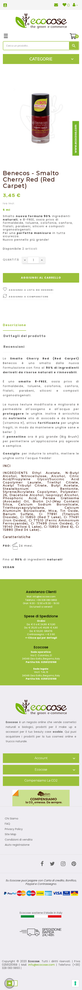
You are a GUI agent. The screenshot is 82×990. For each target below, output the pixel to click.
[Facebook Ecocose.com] (42, 863)
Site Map (10, 834)
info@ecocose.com (41, 965)
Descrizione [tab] (14, 325)
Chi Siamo (11, 818)
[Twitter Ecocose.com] (52, 863)
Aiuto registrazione (17, 845)
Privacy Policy (14, 829)
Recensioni (14, 347)
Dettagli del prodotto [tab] (24, 336)
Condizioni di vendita (18, 840)
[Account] (75, 5)
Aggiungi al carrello (41, 278)
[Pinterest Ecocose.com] (73, 863)
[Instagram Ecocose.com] (63, 863)
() (68, 5)
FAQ (7, 824)
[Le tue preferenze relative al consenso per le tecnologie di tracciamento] (75, 983)
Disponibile (12, 249)
